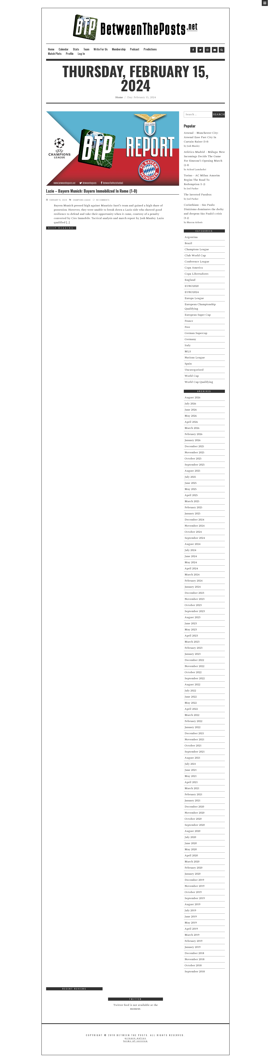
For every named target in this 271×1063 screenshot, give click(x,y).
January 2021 (192, 800)
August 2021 (192, 758)
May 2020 (191, 849)
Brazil (188, 243)
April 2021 (191, 782)
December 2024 (194, 519)
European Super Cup (198, 315)
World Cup (192, 376)
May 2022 (191, 703)
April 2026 (191, 422)
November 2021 (194, 739)
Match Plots (54, 54)
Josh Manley (193, 146)
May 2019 (191, 923)
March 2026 (192, 428)
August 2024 (192, 544)
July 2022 (190, 690)
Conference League (197, 261)
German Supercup (196, 333)
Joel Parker (192, 188)
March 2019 (192, 935)
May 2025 (191, 489)
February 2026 (193, 434)
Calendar (64, 49)
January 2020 (192, 874)
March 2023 (192, 642)
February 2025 (193, 507)
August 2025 (192, 471)
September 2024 (195, 538)
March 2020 (192, 861)
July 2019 (190, 910)
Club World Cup (195, 255)
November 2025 (194, 452)
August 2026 (192, 397)
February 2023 (193, 648)
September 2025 (195, 465)
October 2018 (193, 965)
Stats (76, 49)
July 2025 (190, 477)
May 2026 (191, 416)
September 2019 (195, 898)
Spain (188, 364)
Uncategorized (194, 370)
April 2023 (191, 636)
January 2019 (192, 947)
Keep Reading (61, 228)
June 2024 (191, 556)
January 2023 (192, 654)
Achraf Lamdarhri (196, 169)
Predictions (150, 49)
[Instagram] (207, 50)
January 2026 (192, 440)
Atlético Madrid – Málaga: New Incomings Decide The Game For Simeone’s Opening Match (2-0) (204, 158)
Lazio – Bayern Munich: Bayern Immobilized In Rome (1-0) (91, 191)
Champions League (82, 200)
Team (86, 49)
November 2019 (194, 886)
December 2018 (194, 953)
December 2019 (194, 880)
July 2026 (190, 403)
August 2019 (192, 904)
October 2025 (193, 458)
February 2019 (193, 941)
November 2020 (194, 813)
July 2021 (190, 764)
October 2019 (193, 892)
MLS (188, 351)
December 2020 (194, 806)
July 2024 (190, 550)
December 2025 (194, 446)
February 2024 (193, 581)
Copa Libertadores (196, 274)
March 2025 (192, 501)
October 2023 (193, 605)
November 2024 (194, 526)
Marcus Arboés (194, 222)
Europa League (194, 298)
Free (187, 327)
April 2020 (191, 855)
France (189, 321)
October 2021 (193, 745)
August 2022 (192, 684)
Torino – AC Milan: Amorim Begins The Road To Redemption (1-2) (202, 179)
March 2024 (192, 574)
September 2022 (195, 678)
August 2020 (192, 831)
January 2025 (192, 513)
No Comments (102, 200)
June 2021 (191, 770)
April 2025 (191, 495)
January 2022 (192, 727)
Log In (81, 54)
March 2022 (192, 715)
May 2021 (191, 776)
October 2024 (193, 532)
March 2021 (192, 788)
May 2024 (191, 562)
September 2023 (195, 611)
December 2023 (194, 593)
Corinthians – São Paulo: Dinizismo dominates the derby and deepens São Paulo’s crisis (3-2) (204, 211)
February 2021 (193, 794)
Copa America (194, 268)
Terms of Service (135, 1041)
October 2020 (193, 819)
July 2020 (190, 837)
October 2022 (193, 672)
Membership (119, 49)
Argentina (191, 237)
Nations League (195, 357)
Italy (188, 345)
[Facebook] (193, 50)
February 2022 (193, 721)
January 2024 (192, 587)
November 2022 (194, 666)
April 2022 (191, 709)
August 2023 (192, 617)
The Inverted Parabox (198, 194)
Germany (190, 339)
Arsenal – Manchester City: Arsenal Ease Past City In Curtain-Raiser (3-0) (201, 137)
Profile (69, 54)
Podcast (134, 49)
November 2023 (194, 599)
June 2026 (191, 410)
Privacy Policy (135, 1038)
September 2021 (195, 752)
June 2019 (191, 916)
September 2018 (195, 971)
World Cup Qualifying (199, 382)
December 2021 (194, 733)
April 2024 (191, 568)
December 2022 (194, 660)
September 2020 (195, 825)
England (190, 280)
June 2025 (191, 483)
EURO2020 (192, 286)
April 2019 (191, 929)
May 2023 (191, 629)
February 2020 (193, 868)
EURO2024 (192, 292)
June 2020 (191, 843)
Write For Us (101, 49)
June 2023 (191, 623)
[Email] (215, 50)
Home (51, 49)
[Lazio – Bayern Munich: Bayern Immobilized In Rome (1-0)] (112, 148)
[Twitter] (200, 50)
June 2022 (191, 697)
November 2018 (194, 959)
